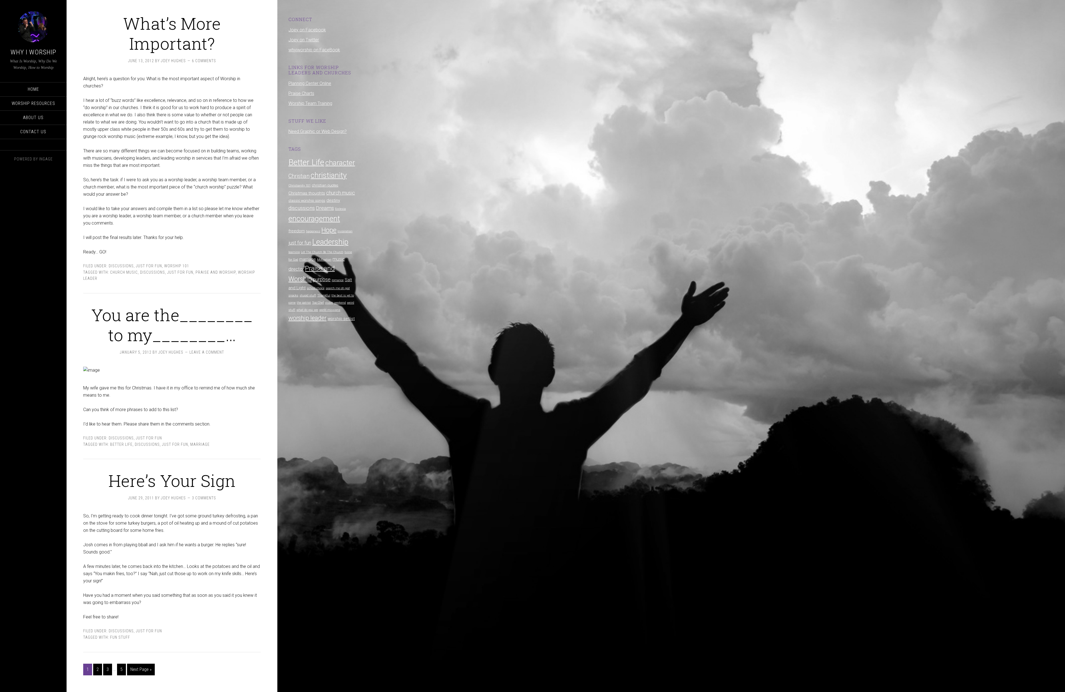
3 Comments (204, 498)
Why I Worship (33, 52)
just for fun (180, 272)
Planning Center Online (309, 83)
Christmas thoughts (306, 193)
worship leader (307, 317)
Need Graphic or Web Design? (317, 131)
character (340, 162)
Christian (299, 176)
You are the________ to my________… (172, 325)
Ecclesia (340, 209)
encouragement (314, 218)
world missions (329, 310)
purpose (322, 279)
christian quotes (325, 185)
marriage (200, 444)
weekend (340, 303)
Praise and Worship (216, 272)
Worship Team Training (310, 103)
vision (329, 303)
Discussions (121, 266)
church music (124, 272)
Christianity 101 (299, 185)
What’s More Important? (172, 33)
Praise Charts (301, 93)
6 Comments (204, 61)
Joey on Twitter (303, 39)
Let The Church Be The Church (322, 252)
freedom (296, 230)
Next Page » (140, 669)
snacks (293, 295)
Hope (328, 230)
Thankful (323, 295)
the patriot (304, 303)
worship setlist (341, 318)
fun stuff (120, 637)
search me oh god (338, 288)
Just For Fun (149, 266)
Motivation (324, 259)
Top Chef (318, 303)
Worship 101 (176, 266)
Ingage (46, 159)
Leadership (330, 241)
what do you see (307, 310)
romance (338, 280)
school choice (315, 288)
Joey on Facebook (307, 29)
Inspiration (345, 231)
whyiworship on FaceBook (314, 49)
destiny (333, 200)
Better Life (121, 444)
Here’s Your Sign (171, 480)
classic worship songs (306, 200)
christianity (329, 175)
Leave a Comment (206, 352)
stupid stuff (308, 295)
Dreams (325, 208)
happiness (313, 231)
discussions (152, 272)
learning (294, 252)
